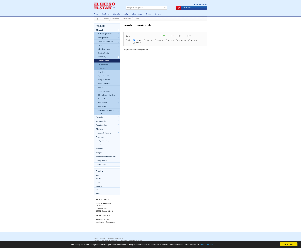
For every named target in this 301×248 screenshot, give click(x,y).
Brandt (149, 40)
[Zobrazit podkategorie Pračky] (118, 46)
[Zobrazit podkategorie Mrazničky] (118, 72)
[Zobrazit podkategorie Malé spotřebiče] (118, 38)
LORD (193, 40)
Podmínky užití (113, 240)
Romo (138, 43)
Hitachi (160, 40)
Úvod (97, 19)
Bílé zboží (106, 19)
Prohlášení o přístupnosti (101, 240)
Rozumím (288, 244)
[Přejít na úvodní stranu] (104, 6)
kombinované (127, 19)
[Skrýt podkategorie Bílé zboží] (118, 30)
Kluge (171, 40)
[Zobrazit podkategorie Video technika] (118, 125)
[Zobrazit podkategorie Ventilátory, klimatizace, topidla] (118, 111)
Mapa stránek (138, 240)
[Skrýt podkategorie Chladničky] (118, 57)
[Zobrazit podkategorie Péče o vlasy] (118, 103)
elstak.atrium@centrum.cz (105, 222)
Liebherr (182, 40)
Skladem (166, 36)
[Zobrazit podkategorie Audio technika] (118, 121)
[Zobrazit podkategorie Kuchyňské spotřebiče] (118, 42)
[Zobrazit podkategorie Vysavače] (118, 117)
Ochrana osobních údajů (126, 240)
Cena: (128, 36)
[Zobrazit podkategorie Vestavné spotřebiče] (118, 34)
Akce (175, 36)
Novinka (183, 36)
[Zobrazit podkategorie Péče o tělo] (118, 99)
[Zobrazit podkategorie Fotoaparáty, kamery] (118, 133)
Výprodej (193, 36)
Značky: (129, 40)
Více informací (206, 244)
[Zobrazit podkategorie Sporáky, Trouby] (118, 53)
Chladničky (115, 19)
